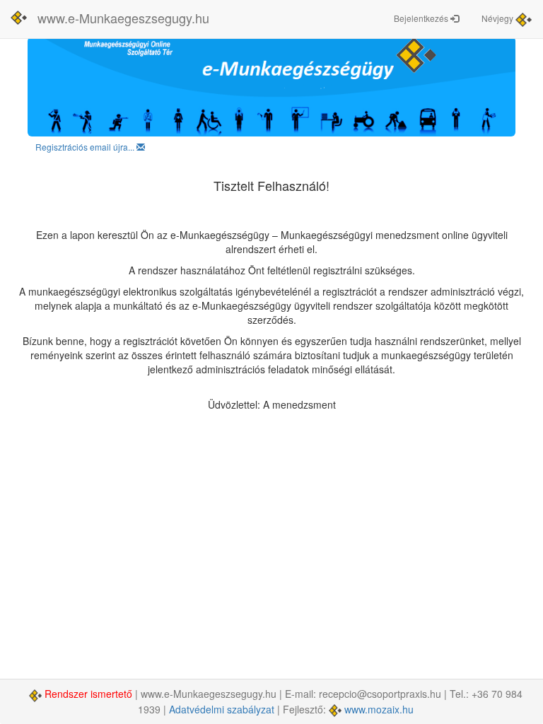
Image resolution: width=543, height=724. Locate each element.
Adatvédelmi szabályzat (221, 709)
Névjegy (498, 18)
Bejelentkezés (422, 18)
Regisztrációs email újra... (85, 147)
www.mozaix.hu (377, 709)
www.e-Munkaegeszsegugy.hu (123, 17)
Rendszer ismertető (88, 694)
